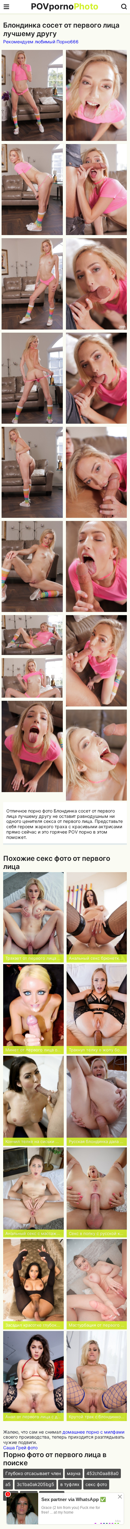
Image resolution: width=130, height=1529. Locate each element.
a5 (8, 1484)
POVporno (64, 7)
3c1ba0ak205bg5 (35, 1484)
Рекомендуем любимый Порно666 (41, 41)
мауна (73, 1473)
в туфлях (70, 1484)
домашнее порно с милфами (93, 1432)
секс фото (96, 1484)
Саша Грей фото (20, 1447)
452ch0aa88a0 (102, 1473)
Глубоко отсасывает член (33, 1473)
